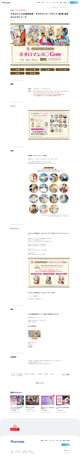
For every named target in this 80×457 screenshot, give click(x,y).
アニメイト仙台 (13, 375)
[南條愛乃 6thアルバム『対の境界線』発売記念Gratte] (47, 404)
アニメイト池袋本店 (13, 410)
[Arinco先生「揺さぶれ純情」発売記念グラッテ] (63, 404)
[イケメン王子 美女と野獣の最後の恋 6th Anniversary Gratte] (17, 404)
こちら (39, 296)
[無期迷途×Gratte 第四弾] (32, 404)
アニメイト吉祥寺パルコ (19, 375)
